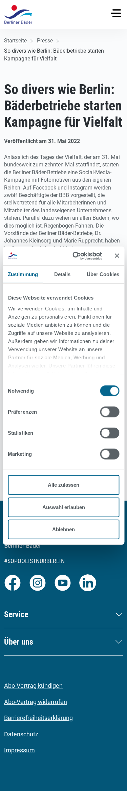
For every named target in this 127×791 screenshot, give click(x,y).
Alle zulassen (63, 485)
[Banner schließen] (116, 255)
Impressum (19, 750)
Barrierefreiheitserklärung (38, 717)
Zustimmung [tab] (23, 274)
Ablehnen (63, 529)
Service (16, 614)
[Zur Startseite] (18, 14)
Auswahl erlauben (63, 507)
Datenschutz (21, 734)
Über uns (18, 642)
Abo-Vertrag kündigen (33, 685)
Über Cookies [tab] (103, 274)
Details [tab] (62, 274)
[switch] (109, 412)
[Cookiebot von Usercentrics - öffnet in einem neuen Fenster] (75, 255)
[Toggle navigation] (116, 13)
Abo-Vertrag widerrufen (35, 701)
